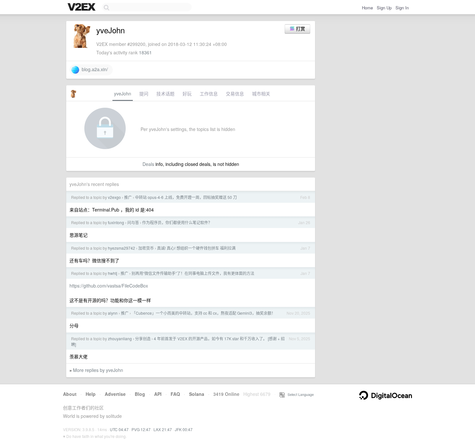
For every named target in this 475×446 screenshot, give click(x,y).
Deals (148, 164)
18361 (145, 52)
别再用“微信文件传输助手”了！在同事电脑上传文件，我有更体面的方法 (193, 273)
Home (367, 8)
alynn (113, 313)
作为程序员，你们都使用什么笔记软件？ (177, 222)
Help (91, 394)
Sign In (402, 8)
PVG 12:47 (141, 429)
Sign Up (384, 8)
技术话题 (165, 93)
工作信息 (209, 93)
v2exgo (114, 197)
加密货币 (146, 248)
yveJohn (122, 93)
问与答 (133, 222)
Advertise (115, 394)
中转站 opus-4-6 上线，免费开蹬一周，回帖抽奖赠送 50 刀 (186, 197)
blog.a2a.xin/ (93, 69)
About (70, 394)
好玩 (187, 93)
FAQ (175, 394)
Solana (196, 394)
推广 (128, 197)
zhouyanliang (120, 338)
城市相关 (261, 93)
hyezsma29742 (121, 248)
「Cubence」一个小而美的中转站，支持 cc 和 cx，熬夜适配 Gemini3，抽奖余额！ (203, 313)
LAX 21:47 (162, 429)
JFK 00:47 (184, 429)
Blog (140, 394)
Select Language (299, 394)
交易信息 (235, 93)
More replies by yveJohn (98, 370)
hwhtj (112, 273)
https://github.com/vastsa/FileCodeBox (108, 285)
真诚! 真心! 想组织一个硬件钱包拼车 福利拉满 (196, 248)
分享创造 (143, 338)
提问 (143, 93)
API (158, 394)
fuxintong (116, 222)
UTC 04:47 (119, 429)
